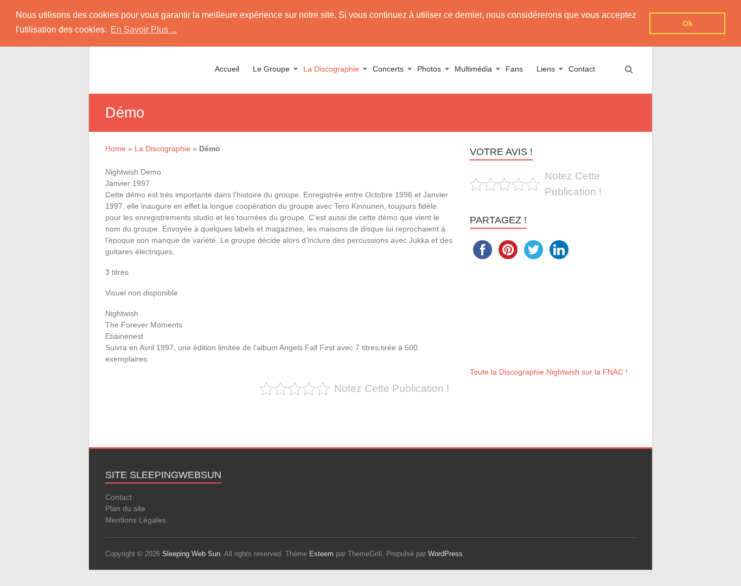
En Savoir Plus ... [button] (144, 29)
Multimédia (473, 69)
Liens (545, 69)
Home (115, 148)
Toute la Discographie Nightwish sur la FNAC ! (549, 372)
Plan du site (125, 508)
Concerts (388, 69)
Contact (581, 69)
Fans (514, 69)
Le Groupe (271, 69)
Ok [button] (687, 23)
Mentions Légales (135, 520)
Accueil (227, 69)
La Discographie (331, 69)
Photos (429, 69)
